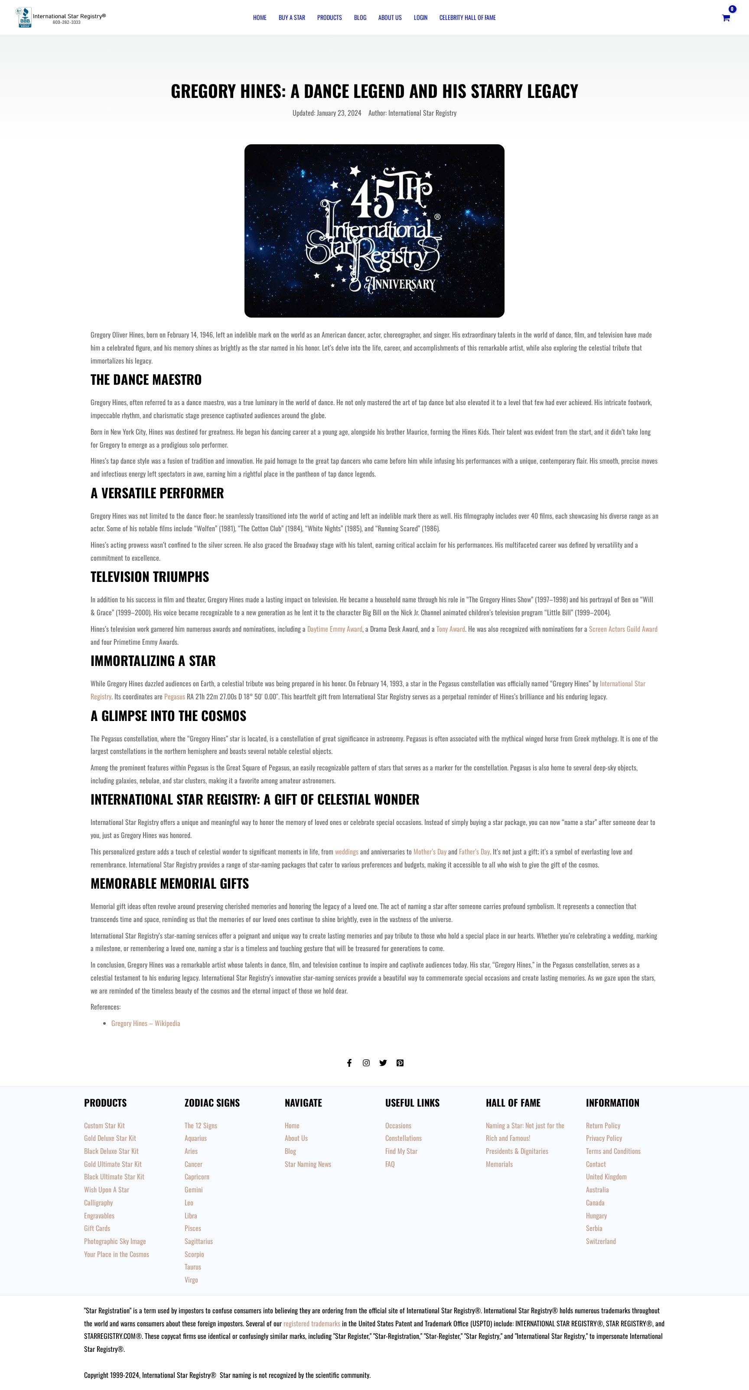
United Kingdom (606, 1176)
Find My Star (401, 1151)
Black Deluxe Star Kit (111, 1151)
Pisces (193, 1228)
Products (329, 17)
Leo (189, 1202)
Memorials (499, 1164)
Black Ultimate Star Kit (114, 1176)
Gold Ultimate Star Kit (113, 1164)
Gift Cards (97, 1228)
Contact (596, 1164)
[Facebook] (349, 1063)
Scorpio (194, 1254)
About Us (390, 17)
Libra (191, 1215)
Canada (595, 1202)
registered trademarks (311, 1323)
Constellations (403, 1138)
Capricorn (197, 1176)
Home (260, 17)
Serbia (594, 1228)
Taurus (193, 1266)
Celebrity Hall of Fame (468, 17)
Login (420, 17)
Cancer (193, 1164)
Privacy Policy (604, 1138)
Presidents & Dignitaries (517, 1151)
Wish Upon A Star (106, 1189)
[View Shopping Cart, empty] (726, 17)
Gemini (194, 1189)
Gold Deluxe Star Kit (110, 1138)
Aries (191, 1151)
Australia (597, 1189)
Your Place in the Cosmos (116, 1254)
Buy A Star (292, 17)
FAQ (390, 1164)
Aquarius (196, 1138)
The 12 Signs (201, 1125)
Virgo (191, 1279)
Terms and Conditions (613, 1151)
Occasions (398, 1125)
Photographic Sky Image (115, 1241)
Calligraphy (98, 1202)
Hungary (596, 1215)
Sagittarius (199, 1241)
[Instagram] (366, 1063)
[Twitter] (383, 1063)
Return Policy (603, 1125)
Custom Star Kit (104, 1125)
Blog (360, 17)
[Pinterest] (400, 1063)
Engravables (99, 1215)
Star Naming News (308, 1164)
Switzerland (601, 1241)
